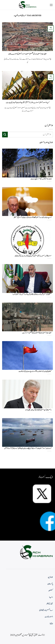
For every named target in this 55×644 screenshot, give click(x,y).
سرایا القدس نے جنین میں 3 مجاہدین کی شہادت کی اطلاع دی (33, 256)
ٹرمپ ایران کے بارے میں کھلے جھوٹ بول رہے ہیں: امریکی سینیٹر (32, 217)
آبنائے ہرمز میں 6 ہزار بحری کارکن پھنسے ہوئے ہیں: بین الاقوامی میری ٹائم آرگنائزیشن (27, 448)
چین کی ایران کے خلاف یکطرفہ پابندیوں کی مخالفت (34, 371)
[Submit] (5, 134)
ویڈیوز (51, 623)
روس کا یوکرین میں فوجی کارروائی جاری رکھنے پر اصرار (38, 410)
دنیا (51, 597)
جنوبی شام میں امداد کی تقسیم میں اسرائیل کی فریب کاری (27, 54)
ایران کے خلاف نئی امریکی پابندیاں (41, 179)
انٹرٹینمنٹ (49, 616)
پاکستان (50, 583)
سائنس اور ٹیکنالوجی (46, 610)
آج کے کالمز (49, 603)
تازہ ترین (50, 577)
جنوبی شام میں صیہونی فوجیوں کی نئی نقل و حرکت (36, 333)
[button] (51, 4)
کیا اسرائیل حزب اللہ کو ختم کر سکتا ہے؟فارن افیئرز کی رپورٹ (27, 102)
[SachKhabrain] (27, 5)
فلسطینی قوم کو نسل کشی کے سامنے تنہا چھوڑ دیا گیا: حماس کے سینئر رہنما (32, 294)
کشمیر (51, 590)
